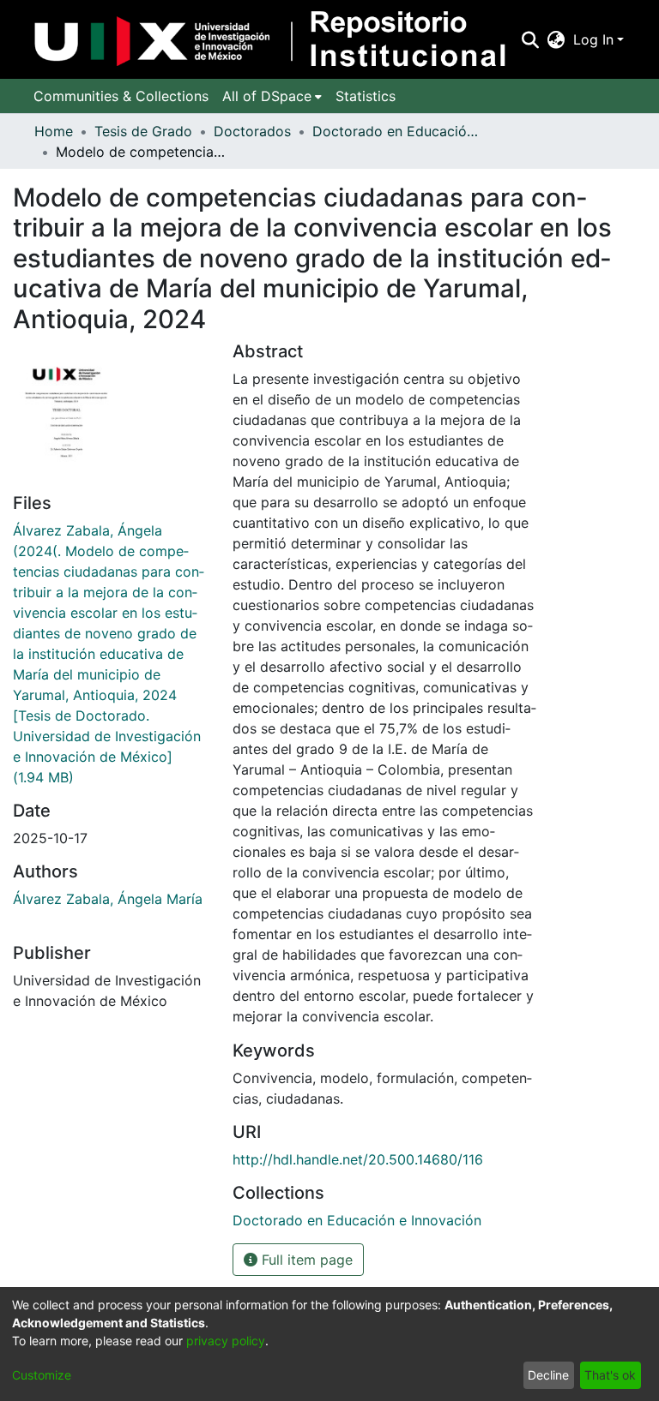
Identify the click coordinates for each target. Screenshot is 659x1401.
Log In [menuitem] (593, 39)
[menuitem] (556, 39)
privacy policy (225, 1340)
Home (53, 131)
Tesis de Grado (143, 131)
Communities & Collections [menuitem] (121, 96)
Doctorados (252, 131)
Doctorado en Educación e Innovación (398, 131)
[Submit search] (530, 39)
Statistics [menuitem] (366, 96)
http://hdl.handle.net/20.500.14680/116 (358, 1159)
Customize (41, 1375)
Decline (548, 1375)
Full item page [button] (305, 1259)
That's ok (610, 1375)
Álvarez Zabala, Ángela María (108, 898)
